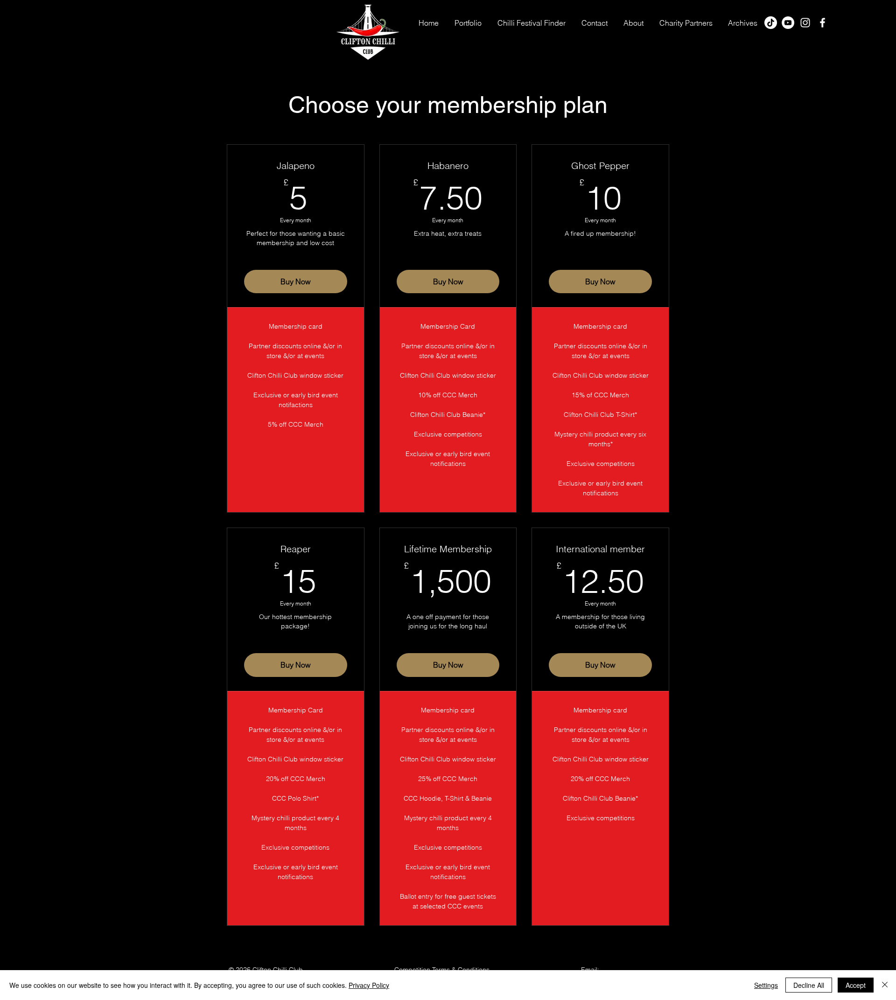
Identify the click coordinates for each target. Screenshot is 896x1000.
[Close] (884, 985)
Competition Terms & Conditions (442, 969)
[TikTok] (770, 22)
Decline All (808, 985)
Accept (856, 985)
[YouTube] (788, 22)
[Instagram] (805, 22)
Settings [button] (766, 985)
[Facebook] (822, 22)
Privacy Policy (369, 985)
